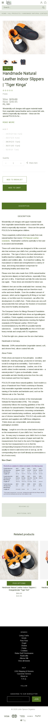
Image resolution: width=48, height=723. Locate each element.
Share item (33, 163)
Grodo (24, 638)
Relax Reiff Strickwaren (24, 653)
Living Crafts (24, 636)
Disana (24, 646)
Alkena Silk (24, 658)
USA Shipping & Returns (24, 671)
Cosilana (24, 651)
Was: (6, 99)
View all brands (24, 661)
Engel (24, 643)
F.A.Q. (24, 679)
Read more (9, 122)
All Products (14, 13)
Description (24, 206)
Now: (6, 101)
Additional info (24, 513)
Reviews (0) (24, 506)
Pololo (5, 94)
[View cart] (45, 2)
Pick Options (19, 583)
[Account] (41, 2)
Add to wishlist (15, 180)
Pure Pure (24, 641)
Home (4, 13)
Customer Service (24, 674)
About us (24, 676)
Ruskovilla (24, 656)
